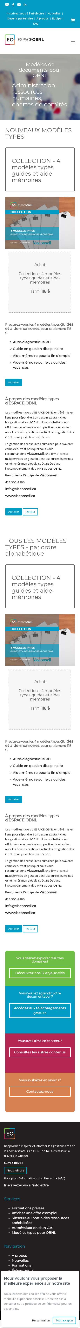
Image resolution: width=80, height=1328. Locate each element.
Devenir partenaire (20, 18)
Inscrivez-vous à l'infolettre (25, 13)
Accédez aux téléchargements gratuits (40, 1010)
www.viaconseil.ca (20, 496)
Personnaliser (41, 1320)
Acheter (13, 382)
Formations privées (28, 1208)
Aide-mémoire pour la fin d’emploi (42, 356)
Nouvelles (54, 13)
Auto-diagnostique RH (32, 342)
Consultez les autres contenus (40, 1052)
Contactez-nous (39, 1091)
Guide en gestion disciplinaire (38, 349)
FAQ (35, 23)
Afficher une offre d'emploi (34, 1213)
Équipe (56, 18)
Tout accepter (64, 1320)
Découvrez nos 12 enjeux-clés (40, 973)
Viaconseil (35, 454)
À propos (43, 18)
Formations (21, 1265)
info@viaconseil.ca (20, 489)
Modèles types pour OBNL (34, 1233)
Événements (23, 1270)
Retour (30, 512)
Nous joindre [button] (15, 1170)
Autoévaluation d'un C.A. (32, 1228)
